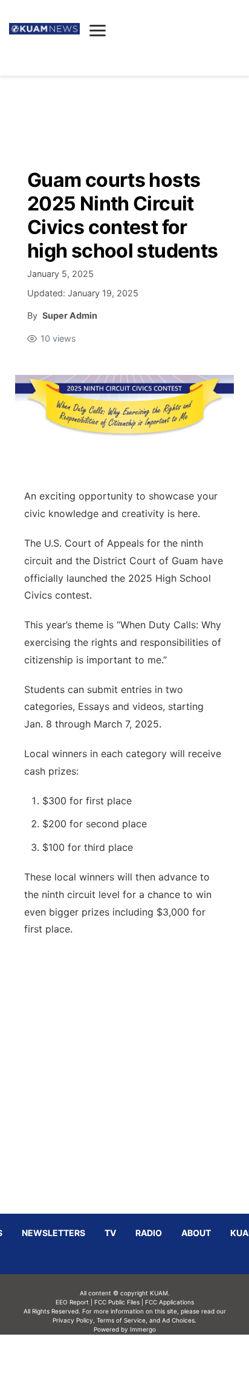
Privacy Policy (73, 1320)
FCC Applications (169, 1302)
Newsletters (53, 1233)
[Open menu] (97, 30)
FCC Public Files (117, 1302)
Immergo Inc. (142, 1357)
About (196, 1233)
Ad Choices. (179, 1320)
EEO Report (72, 1302)
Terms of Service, (122, 1320)
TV (110, 1233)
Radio (148, 1233)
